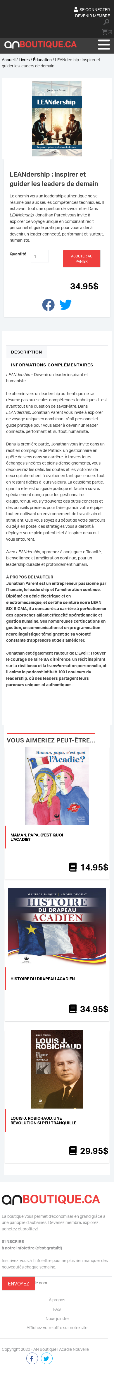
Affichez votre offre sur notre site (57, 1327)
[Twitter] (47, 1359)
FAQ (57, 1309)
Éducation (42, 59)
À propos (57, 1299)
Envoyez (18, 1284)
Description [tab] (26, 352)
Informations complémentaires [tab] (52, 365)
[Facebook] (32, 1359)
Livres (24, 59)
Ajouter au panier (81, 259)
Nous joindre (57, 1318)
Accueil (8, 59)
